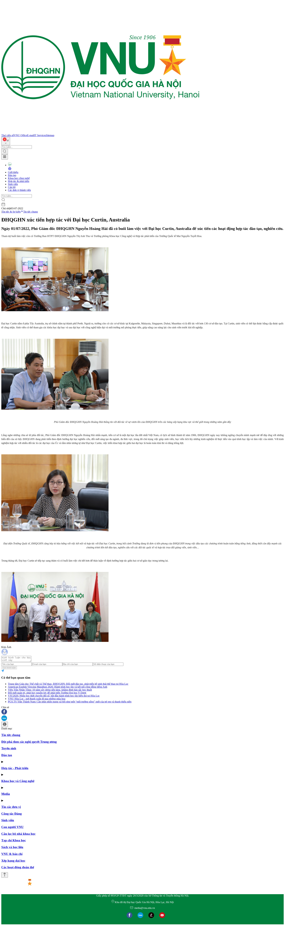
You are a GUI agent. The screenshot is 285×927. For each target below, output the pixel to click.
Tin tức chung (30, 211)
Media (5, 794)
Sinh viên (13, 184)
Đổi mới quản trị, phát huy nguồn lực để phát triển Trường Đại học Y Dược (47, 692)
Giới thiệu (13, 172)
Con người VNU (12, 827)
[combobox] (5, 141)
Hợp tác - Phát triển (14, 768)
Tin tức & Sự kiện (11, 211)
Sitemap (50, 135)
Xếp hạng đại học (13, 860)
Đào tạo (12, 175)
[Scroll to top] (4, 875)
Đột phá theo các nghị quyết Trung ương (29, 741)
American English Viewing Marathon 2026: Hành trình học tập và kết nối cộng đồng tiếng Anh (57, 686)
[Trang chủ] (100, 132)
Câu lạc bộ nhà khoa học (18, 833)
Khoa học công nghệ (19, 178)
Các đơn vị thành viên (19, 190)
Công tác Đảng (11, 813)
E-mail (30, 135)
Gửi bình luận (9, 667)
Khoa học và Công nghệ (17, 781)
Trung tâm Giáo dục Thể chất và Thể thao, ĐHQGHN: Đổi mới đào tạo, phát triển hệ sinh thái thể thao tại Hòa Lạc (68, 683)
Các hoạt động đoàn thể (17, 867)
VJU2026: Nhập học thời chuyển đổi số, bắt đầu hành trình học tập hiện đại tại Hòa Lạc (54, 695)
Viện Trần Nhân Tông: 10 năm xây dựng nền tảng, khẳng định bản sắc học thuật (50, 689)
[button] (142, 712)
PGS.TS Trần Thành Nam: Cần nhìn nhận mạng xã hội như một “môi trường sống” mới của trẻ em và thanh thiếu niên (69, 701)
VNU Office (20, 135)
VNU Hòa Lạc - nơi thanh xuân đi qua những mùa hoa (36, 698)
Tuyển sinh (8, 748)
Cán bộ (12, 187)
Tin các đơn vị (11, 807)
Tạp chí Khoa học (13, 840)
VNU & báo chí (11, 854)
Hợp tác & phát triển (18, 181)
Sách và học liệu (12, 847)
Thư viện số (7, 135)
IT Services (40, 135)
